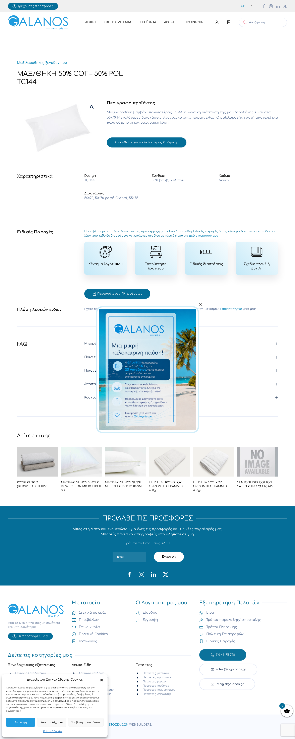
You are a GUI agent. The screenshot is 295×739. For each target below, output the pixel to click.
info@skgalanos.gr (230, 682)
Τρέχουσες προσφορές (35, 6)
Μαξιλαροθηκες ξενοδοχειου (42, 63)
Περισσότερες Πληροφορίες (119, 293)
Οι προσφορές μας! (32, 636)
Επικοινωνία (192, 22)
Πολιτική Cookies (52, 731)
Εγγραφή (169, 556)
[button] (102, 680)
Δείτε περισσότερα (204, 235)
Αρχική (90, 22)
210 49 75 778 (225, 653)
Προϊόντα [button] (148, 22)
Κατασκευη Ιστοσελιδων (109, 724)
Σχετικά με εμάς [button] (118, 22)
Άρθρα (169, 22)
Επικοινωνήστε (231, 308)
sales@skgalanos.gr (231, 668)
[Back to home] (38, 22)
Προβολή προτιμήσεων (85, 722)
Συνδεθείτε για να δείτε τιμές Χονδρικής (147, 142)
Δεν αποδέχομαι (52, 722)
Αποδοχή (21, 722)
